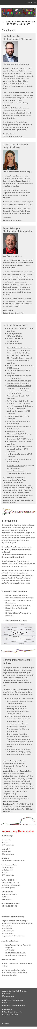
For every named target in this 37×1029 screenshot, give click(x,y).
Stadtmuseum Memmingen (15, 436)
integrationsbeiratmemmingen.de (13, 936)
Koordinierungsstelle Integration (15, 955)
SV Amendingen (12, 441)
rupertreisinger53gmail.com (15, 953)
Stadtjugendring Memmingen (16, 431)
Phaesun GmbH (12, 416)
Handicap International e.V (15, 471)
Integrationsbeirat (12, 328)
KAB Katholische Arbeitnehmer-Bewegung (20, 401)
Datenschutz (5, 1024)
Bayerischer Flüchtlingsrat (15, 466)
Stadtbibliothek (12, 426)
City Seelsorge (11, 371)
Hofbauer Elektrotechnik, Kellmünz (16, 595)
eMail (16, 1014)
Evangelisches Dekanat (14, 376)
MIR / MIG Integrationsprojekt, (16, 406)
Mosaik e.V (10, 411)
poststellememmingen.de (10, 885)
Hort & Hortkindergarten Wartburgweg (19, 386)
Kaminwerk (10, 396)
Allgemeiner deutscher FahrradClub (18, 353)
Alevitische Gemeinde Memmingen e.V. (19, 348)
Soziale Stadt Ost (12, 421)
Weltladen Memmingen (14, 459)
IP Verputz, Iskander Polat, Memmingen (17, 605)
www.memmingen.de (8, 888)
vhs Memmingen (12, 454)
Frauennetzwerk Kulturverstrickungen (19, 381)
